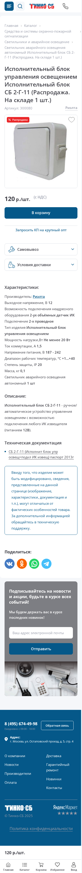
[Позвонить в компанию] (65, 6)
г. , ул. (41, 739)
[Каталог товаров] (9, 6)
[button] (20, 6)
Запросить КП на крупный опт (41, 230)
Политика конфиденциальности (41, 828)
